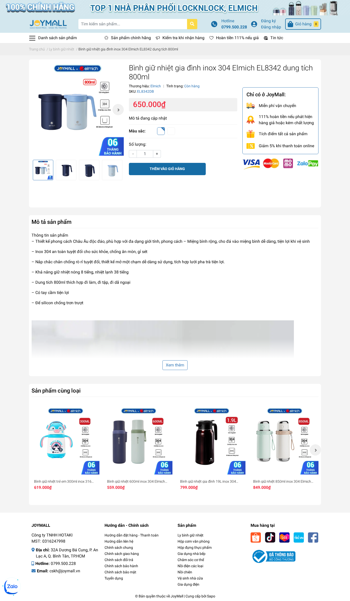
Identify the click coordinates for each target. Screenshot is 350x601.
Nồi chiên (185, 572)
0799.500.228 (234, 27)
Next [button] (118, 109)
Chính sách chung (119, 547)
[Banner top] (175, 7)
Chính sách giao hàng (122, 554)
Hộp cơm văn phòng (194, 541)
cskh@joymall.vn (64, 570)
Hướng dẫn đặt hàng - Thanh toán (132, 535)
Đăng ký (268, 20)
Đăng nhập (271, 27)
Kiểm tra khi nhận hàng (183, 37)
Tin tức (276, 37)
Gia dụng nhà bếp (191, 554)
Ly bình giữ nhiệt (190, 535)
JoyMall (177, 596)
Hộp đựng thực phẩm (195, 547)
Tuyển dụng (114, 578)
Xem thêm (175, 365)
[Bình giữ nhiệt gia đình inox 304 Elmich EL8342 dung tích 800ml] (78, 110)
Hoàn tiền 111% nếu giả (237, 37)
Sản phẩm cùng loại (56, 390)
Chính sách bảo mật (120, 572)
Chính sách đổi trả (119, 560)
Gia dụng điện (188, 584)
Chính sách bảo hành (121, 566)
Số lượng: (137, 144)
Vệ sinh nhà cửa (190, 578)
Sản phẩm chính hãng (131, 37)
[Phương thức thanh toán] (280, 163)
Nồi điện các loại (190, 566)
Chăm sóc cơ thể (191, 560)
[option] (78, 110)
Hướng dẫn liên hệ (119, 541)
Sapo (211, 596)
